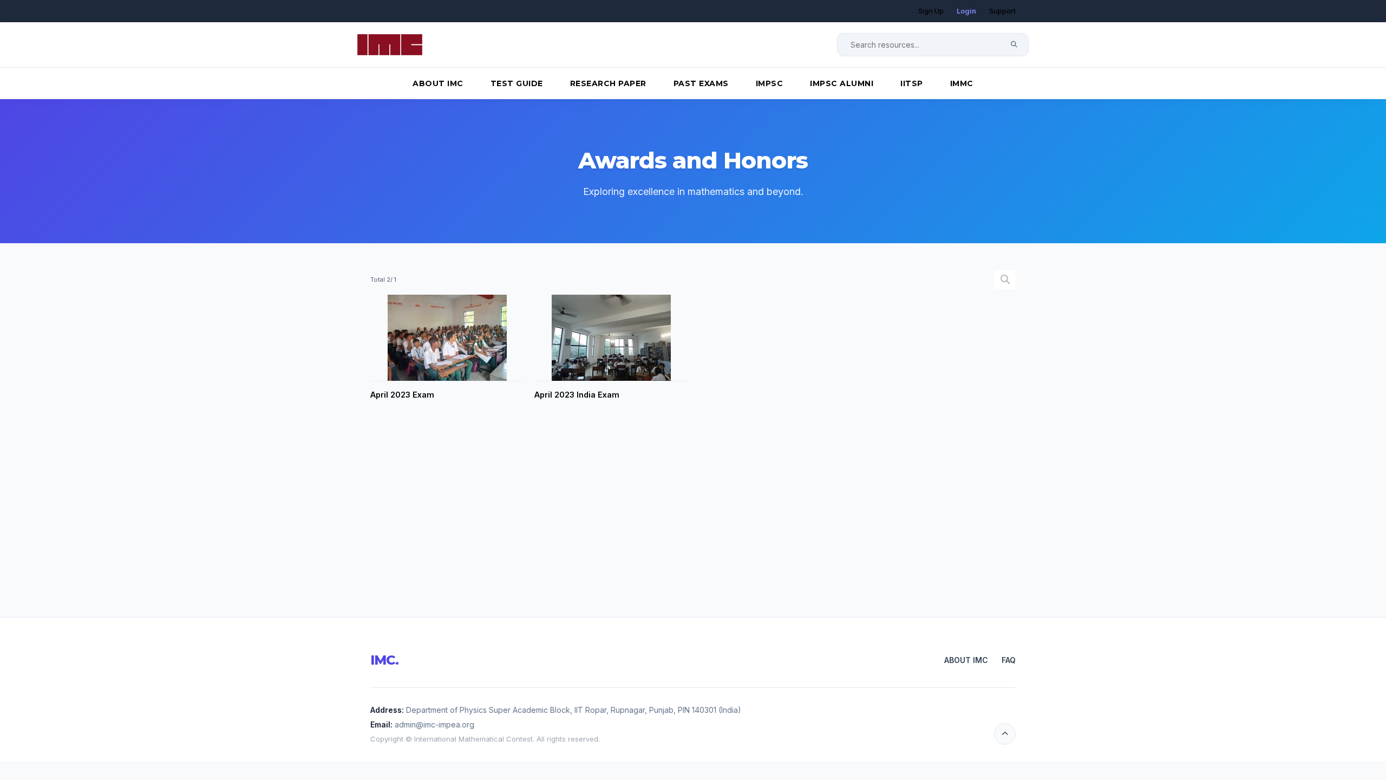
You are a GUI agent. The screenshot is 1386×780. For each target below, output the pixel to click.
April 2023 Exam (402, 394)
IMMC (961, 83)
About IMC (438, 83)
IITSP (911, 83)
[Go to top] (1005, 734)
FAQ (1009, 660)
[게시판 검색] (1005, 279)
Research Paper (608, 83)
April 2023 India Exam (576, 394)
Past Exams (701, 83)
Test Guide (517, 83)
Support (1002, 10)
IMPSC (769, 83)
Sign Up (931, 10)
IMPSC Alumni (841, 83)
